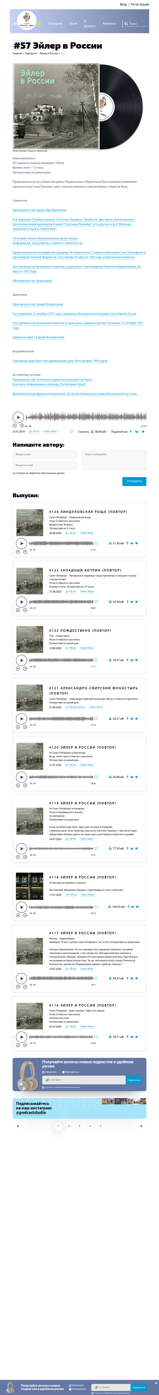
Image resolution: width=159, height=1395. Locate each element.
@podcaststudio (31, 1113)
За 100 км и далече (75, 707)
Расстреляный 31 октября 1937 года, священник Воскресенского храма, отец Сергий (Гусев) (74, 313)
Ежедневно (51, 1072)
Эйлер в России (49, 53)
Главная (17, 53)
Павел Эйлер (50, 431)
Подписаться (133, 1080)
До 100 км (34, 431)
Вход (123, 4)
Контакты (109, 23)
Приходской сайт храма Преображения (39, 210)
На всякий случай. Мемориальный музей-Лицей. (45, 238)
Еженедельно (72, 1072)
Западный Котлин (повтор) (85, 570)
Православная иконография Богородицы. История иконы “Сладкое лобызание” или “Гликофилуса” (79, 252)
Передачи (55, 23)
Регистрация (140, 4)
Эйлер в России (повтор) (82, 748)
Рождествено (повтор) (80, 631)
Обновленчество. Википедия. (32, 281)
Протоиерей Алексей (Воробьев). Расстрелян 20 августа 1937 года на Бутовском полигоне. (74, 257)
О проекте (90, 24)
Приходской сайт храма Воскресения (38, 304)
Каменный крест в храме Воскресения (38, 337)
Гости (73, 23)
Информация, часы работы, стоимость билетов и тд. (48, 243)
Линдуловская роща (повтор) (88, 512)
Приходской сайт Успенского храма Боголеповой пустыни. (52, 379)
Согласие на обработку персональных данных (40, 473)
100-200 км (71, 895)
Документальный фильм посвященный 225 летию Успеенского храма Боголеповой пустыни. (75, 393)
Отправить (134, 481)
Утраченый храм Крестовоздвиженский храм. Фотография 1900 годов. (60, 361)
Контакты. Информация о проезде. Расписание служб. (49, 384)
